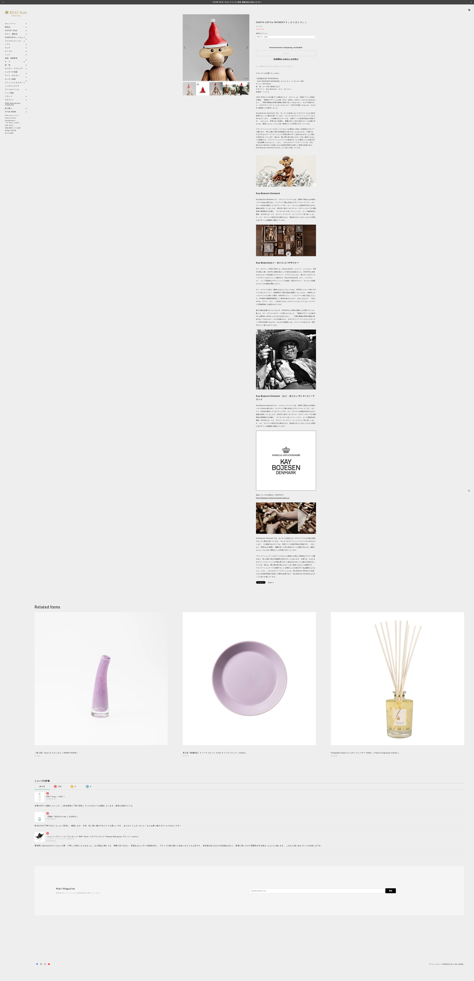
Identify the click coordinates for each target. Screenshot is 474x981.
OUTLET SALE (11, 30)
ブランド (8, 96)
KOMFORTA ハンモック (15, 37)
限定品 (7, 27)
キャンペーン (10, 23)
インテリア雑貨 (16, 72)
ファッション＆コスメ (14, 82)
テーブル (8, 51)
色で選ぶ (8, 108)
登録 (390, 891)
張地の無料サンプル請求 (13, 128)
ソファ (12, 44)
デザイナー (9, 100)
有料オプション (262, 33)
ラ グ (7, 61)
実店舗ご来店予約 (10, 130)
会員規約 (461, 964)
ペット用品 (9, 93)
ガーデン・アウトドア (14, 68)
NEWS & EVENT (10, 118)
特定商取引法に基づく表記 (450, 964)
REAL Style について (12, 115)
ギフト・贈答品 (11, 34)
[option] (216, 47)
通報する (271, 582)
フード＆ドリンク (12, 89)
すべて (42, 786)
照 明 (7, 65)
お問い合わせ (9, 125)
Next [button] (246, 47)
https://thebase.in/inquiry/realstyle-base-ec (272, 498)
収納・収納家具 (16, 58)
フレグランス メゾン (13, 41)
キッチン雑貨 (16, 79)
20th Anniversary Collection (13, 104)
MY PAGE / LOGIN (12, 122)
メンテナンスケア (12, 86)
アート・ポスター (16, 75)
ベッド (7, 54)
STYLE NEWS (10, 112)
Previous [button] (185, 47)
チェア (8, 48)
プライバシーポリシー (435, 964)
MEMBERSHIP (10, 120)
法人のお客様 (9, 133)
